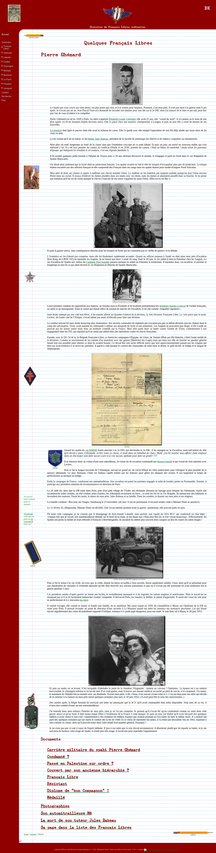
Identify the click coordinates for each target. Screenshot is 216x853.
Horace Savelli (164, 461)
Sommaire (33, 834)
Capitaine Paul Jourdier (97, 262)
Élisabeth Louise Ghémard (122, 119)
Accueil (26, 834)
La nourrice (56, 130)
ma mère (84, 600)
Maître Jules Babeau (98, 139)
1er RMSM (91, 450)
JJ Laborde (28, 514)
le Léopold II (28, 520)
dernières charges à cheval (172, 306)
